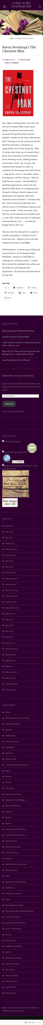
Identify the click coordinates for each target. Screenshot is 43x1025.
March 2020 (10, 572)
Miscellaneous (11, 870)
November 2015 (11, 683)
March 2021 (10, 543)
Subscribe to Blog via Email (18, 375)
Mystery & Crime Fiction (15, 882)
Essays (8, 770)
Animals (8, 729)
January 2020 (10, 584)
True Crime (10, 969)
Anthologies (10, 735)
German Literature (13, 794)
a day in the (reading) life (21, 4)
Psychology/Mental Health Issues (19, 911)
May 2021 (9, 537)
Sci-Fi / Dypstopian (13, 928)
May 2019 (9, 631)
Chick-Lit (9, 753)
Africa (7, 712)
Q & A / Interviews (12, 917)
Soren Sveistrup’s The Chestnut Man (19, 49)
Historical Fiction (12, 805)
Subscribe (9, 403)
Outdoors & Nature (13, 893)
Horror (8, 817)
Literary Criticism (13, 846)
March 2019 (10, 643)
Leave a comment (12, 63)
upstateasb (25, 60)
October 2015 (10, 689)
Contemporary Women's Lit (17, 764)
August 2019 (10, 613)
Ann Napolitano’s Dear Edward (16, 360)
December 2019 (11, 590)
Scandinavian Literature (15, 922)
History (8, 811)
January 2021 (10, 555)
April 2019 (9, 637)
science (8, 934)
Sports (8, 952)
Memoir (8, 858)
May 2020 (9, 567)
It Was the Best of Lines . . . (16, 835)
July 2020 (9, 561)
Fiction (8, 782)
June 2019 (9, 625)
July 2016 (8, 666)
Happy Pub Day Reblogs (15, 800)
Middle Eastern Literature (16, 864)
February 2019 (11, 648)
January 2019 (10, 654)
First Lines (9, 788)
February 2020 (11, 578)
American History (12, 723)
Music (7, 876)
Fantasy (8, 776)
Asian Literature (12, 741)
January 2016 (10, 678)
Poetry (8, 899)
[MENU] (4, 7)
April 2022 (9, 525)
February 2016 (11, 672)
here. (27, 242)
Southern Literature (13, 946)
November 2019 (11, 596)
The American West (13, 958)
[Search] (37, 7)
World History (11, 981)
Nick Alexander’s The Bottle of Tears (18, 331)
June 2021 (9, 531)
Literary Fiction (12, 852)
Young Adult (10, 993)
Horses (8, 823)
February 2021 (11, 549)
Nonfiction (10, 887)
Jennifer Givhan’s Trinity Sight (15, 336)
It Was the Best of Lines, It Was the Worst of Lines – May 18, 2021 (21, 344)
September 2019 (12, 607)
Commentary (11, 759)
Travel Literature (12, 963)
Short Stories (10, 940)
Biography (9, 747)
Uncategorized (11, 975)
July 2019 (8, 619)
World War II (10, 987)
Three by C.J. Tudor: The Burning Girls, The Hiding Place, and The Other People (21, 353)
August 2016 (10, 660)
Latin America (11, 840)
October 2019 (10, 602)
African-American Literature (17, 718)
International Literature (15, 829)
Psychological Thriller (14, 905)
